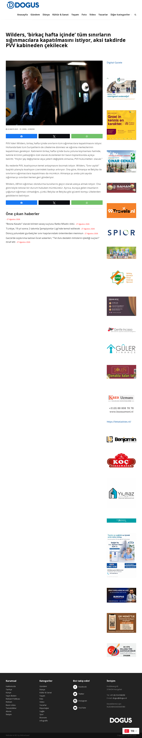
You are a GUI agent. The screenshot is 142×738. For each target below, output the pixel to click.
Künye (8, 692)
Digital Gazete (114, 62)
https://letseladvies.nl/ (119, 421)
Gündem (35, 14)
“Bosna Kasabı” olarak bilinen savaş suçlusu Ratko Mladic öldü (40, 223)
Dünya (46, 14)
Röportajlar (44, 708)
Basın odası (11, 705)
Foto (84, 14)
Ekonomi (43, 717)
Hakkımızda (11, 686)
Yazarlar (103, 14)
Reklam (9, 702)
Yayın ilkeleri (11, 695)
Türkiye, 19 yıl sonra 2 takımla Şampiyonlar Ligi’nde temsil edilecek (43, 228)
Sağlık (42, 711)
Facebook (82, 687)
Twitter (80, 694)
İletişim (9, 714)
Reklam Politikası (13, 699)
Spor (42, 714)
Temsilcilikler (11, 708)
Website (9, 735)
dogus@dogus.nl (120, 698)
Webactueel (24, 735)
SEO (15, 735)
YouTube (81, 707)
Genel (24, 129)
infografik (44, 720)
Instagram (82, 700)
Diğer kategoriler (120, 14)
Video (92, 14)
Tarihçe (9, 689)
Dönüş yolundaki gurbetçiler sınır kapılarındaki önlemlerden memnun (44, 233)
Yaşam (75, 14)
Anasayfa (22, 14)
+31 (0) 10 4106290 (117, 695)
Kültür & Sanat (60, 14)
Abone (8, 711)
